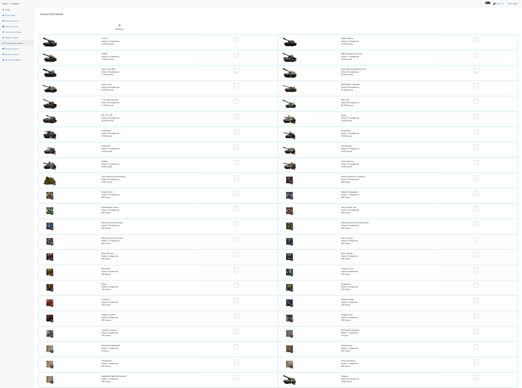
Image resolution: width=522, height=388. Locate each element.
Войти (511, 3)
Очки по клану (11, 26)
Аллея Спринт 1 (11, 20)
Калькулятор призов (13, 43)
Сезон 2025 (9, 15)
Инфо (7, 9)
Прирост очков (11, 37)
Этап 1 (499, 3)
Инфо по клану (11, 54)
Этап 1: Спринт (10, 3)
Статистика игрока (12, 32)
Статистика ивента (13, 59)
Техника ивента (11, 48)
